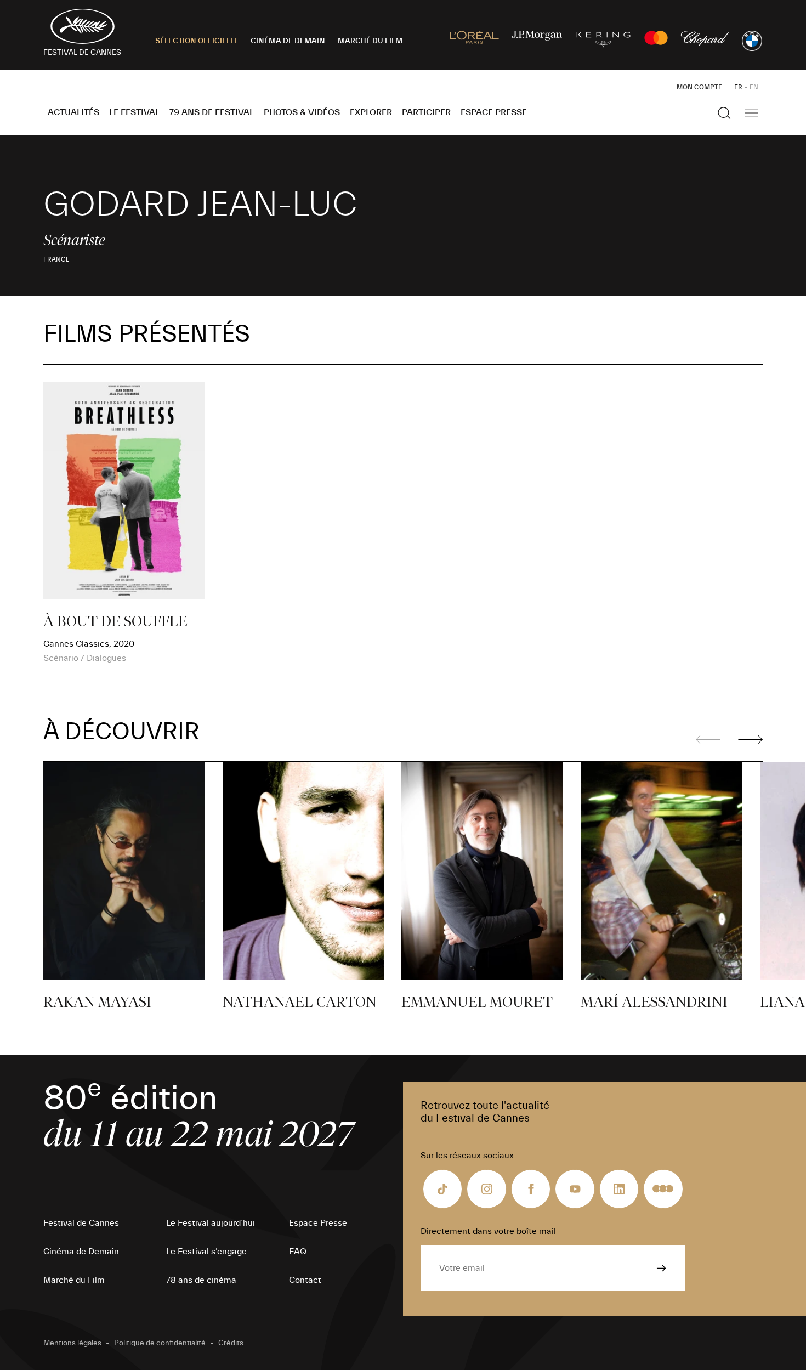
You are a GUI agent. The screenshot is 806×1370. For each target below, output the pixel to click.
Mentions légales (72, 1343)
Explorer (371, 112)
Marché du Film (74, 1280)
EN (754, 87)
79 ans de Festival (211, 112)
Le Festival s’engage (206, 1251)
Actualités (73, 112)
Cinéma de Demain (81, 1251)
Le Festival (134, 112)
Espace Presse (494, 112)
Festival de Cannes (81, 1223)
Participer (426, 112)
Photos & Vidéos (302, 112)
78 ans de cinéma (201, 1280)
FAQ (297, 1251)
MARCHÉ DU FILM (370, 41)
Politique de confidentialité (160, 1343)
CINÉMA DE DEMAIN (288, 41)
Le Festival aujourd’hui (210, 1223)
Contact (305, 1280)
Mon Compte (699, 87)
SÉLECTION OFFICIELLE (197, 41)
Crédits (230, 1343)
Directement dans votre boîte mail (488, 1231)
